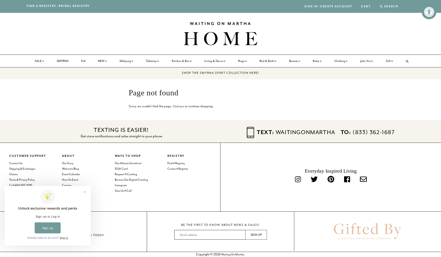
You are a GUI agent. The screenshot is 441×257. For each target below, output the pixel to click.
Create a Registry (177, 169)
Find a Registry (41, 6)
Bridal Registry (74, 6)
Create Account (336, 6)
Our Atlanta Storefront (128, 163)
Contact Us (16, 163)
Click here (178, 106)
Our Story (67, 163)
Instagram (121, 185)
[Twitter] (314, 179)
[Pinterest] (331, 179)
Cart (366, 6)
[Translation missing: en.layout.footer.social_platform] (363, 179)
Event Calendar (71, 174)
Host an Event (70, 180)
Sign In (311, 6)
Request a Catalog (126, 174)
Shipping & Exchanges (22, 169)
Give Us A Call (123, 191)
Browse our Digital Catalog (131, 180)
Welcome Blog (70, 169)
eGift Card (121, 169)
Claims (13, 174)
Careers (66, 185)
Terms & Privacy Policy (22, 180)
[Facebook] (347, 179)
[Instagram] (298, 179)
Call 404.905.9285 (20, 185)
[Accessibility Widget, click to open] (429, 12)
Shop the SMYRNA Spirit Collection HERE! (220, 73)
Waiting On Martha (232, 254)
